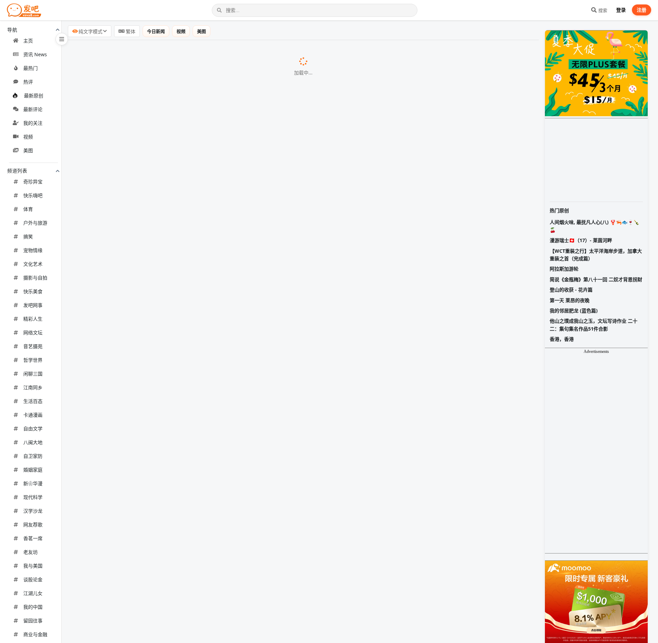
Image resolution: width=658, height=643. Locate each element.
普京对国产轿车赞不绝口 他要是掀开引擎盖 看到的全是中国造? (150, 212)
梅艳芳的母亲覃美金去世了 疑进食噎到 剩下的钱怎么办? (141, 301)
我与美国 (32, 565)
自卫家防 (32, 456)
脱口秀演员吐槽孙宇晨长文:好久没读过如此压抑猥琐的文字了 (148, 425)
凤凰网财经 (254, 586)
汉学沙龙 (32, 511)
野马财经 (227, 514)
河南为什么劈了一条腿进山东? (110, 69)
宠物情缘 (32, 250)
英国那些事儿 (244, 88)
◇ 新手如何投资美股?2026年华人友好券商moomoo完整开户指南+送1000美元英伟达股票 (183, 531)
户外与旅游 (35, 222)
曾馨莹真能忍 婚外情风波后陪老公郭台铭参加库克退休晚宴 (145, 52)
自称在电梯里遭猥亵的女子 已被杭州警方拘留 (128, 638)
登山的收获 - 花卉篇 (571, 289)
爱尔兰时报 (247, 479)
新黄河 (198, 638)
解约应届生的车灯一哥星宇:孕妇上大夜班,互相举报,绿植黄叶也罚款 (154, 585)
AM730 (213, 194)
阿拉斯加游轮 (564, 268)
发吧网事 (32, 305)
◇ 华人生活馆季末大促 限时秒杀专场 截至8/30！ (133, 158)
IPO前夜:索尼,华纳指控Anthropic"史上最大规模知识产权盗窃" (149, 603)
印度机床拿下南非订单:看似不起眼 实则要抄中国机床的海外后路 (151, 105)
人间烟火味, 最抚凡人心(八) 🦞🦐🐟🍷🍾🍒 (594, 226)
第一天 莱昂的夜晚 (569, 300)
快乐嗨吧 (32, 195)
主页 (28, 40)
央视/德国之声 (227, 621)
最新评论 (32, 109)
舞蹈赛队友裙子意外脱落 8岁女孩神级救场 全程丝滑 (136, 496)
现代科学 (32, 497)
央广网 (209, 443)
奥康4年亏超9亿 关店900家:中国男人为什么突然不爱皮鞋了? (146, 123)
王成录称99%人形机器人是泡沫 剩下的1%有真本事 (135, 229)
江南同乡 (32, 387)
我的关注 (32, 123)
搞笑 (28, 236)
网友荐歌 (32, 524)
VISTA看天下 (235, 265)
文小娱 (236, 426)
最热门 (30, 68)
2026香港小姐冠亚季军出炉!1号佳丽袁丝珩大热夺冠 (136, 194)
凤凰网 (240, 212)
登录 (621, 10)
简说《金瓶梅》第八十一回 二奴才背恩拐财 (596, 279)
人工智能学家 (246, 603)
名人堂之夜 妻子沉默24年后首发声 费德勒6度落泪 (134, 567)
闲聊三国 (32, 373)
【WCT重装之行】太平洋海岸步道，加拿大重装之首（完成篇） (596, 255)
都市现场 (218, 141)
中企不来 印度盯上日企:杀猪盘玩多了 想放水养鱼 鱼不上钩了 (147, 336)
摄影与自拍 (35, 277)
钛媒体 (243, 105)
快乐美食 (32, 291)
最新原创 (33, 95)
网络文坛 (32, 332)
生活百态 (32, 401)
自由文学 (32, 428)
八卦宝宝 (233, 52)
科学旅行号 (247, 248)
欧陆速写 (211, 568)
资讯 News (35, 54)
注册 (641, 10)
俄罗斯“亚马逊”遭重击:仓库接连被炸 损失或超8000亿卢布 (143, 318)
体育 (28, 209)
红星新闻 (247, 461)
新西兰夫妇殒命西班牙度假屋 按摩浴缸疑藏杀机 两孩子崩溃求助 (151, 478)
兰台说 (234, 123)
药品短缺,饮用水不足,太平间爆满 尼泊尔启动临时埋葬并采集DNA (152, 461)
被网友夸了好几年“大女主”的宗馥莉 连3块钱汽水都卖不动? (144, 265)
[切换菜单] (62, 39)
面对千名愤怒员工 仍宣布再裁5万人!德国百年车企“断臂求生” (146, 550)
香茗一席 (32, 538)
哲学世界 (32, 360)
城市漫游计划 (167, 70)
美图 (28, 150)
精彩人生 (32, 318)
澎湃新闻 (229, 319)
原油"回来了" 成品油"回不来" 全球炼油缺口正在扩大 (137, 371)
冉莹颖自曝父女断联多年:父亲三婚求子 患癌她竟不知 (137, 140)
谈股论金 (32, 579)
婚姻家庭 (32, 469)
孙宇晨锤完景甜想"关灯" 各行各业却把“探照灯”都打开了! (142, 513)
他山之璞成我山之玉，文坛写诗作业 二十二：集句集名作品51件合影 (593, 325)
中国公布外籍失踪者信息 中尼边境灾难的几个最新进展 (139, 620)
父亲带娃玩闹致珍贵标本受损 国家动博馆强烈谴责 (134, 443)
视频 (28, 136)
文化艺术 (32, 264)
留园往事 (32, 620)
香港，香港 (562, 339)
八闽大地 (32, 442)
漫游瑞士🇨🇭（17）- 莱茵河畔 (581, 240)
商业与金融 (35, 634)
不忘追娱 (226, 301)
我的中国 (32, 607)
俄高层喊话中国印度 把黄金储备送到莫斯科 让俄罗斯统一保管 (148, 389)
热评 (28, 82)
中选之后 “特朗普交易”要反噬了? (113, 176)
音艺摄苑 (32, 346)
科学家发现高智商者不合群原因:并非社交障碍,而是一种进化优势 (151, 247)
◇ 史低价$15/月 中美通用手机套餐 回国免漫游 (130, 282)
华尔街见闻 (170, 177)
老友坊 (30, 552)
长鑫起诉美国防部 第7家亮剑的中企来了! (122, 354)
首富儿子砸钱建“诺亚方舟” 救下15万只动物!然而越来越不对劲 (148, 87)
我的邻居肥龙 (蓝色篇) (574, 310)
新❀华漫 (32, 483)
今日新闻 (156, 31)
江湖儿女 (32, 593)
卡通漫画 (32, 415)
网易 (211, 496)
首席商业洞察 (241, 550)
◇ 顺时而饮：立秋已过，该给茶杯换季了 (123, 407)
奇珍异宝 (32, 181)
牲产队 (186, 354)
